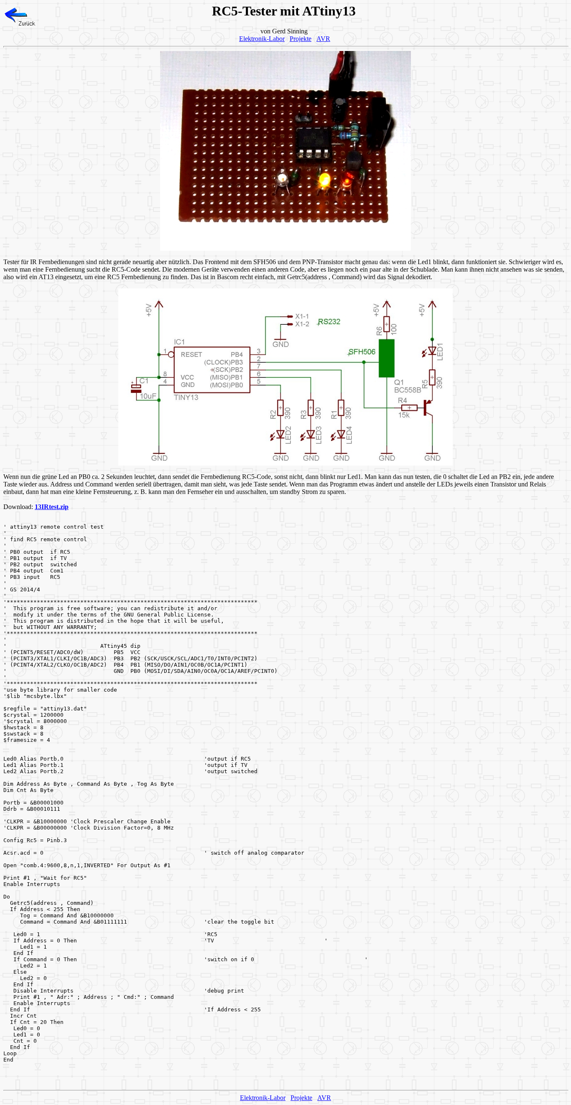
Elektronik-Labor (262, 38)
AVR (323, 38)
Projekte (300, 38)
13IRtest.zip (52, 506)
